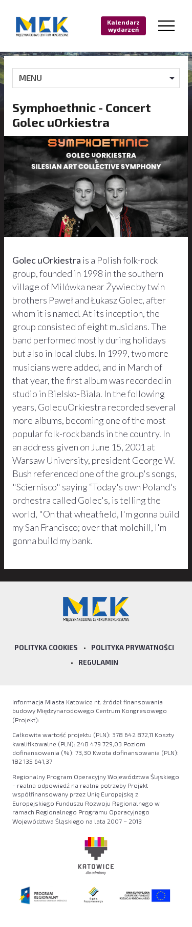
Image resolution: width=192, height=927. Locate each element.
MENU (30, 77)
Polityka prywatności (132, 647)
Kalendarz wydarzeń (123, 25)
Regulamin (98, 662)
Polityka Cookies (46, 647)
